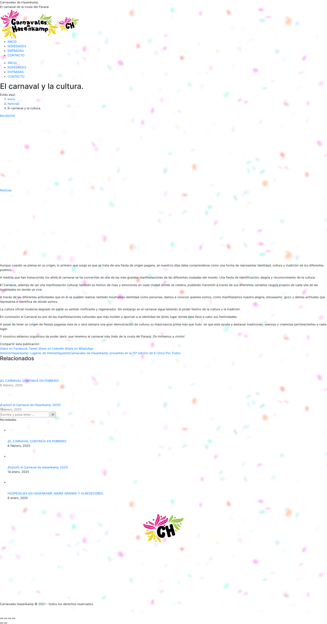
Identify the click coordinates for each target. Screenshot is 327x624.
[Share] (5, 618)
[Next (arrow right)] (5, 622)
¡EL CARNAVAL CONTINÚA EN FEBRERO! (29, 381)
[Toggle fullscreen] (9, 618)
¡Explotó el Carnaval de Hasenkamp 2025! (30, 405)
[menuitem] (12, 41)
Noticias (6, 190)
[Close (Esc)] (1, 618)
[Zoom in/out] (13, 618)
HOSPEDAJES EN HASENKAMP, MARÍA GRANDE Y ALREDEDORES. (56, 493)
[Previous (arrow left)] (1, 622)
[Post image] (10, 370)
